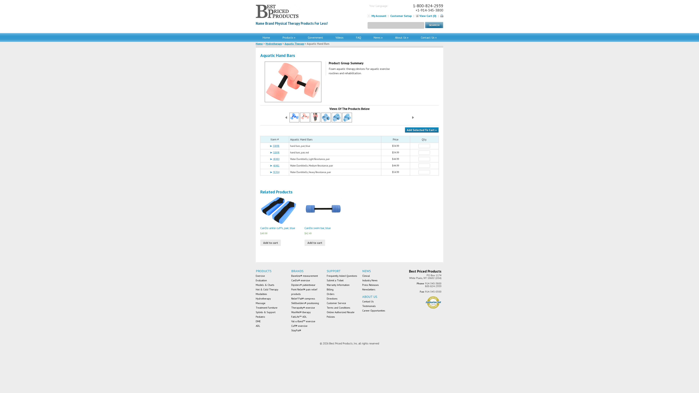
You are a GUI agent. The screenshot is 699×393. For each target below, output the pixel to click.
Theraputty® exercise (303, 307)
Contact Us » (429, 37)
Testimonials (369, 306)
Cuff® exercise (299, 326)
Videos (339, 37)
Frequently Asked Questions (342, 275)
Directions (332, 298)
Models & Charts (265, 285)
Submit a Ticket (335, 280)
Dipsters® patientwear (303, 285)
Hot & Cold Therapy (267, 289)
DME (258, 321)
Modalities (261, 294)
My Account (379, 16)
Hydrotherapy (274, 43)
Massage (260, 303)
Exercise (260, 275)
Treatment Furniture (266, 307)
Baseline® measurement (304, 275)
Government (315, 37)
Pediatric (260, 316)
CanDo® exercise (300, 280)
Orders (330, 294)
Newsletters (368, 289)
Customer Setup (401, 16)
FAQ (358, 37)
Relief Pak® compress (303, 298)
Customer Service (336, 303)
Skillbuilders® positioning (305, 303)
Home (266, 37)
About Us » (401, 37)
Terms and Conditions (338, 307)
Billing (330, 289)
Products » (288, 37)
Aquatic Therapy (294, 43)
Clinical (366, 275)
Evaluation (261, 280)
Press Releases (370, 285)
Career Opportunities (373, 310)
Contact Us (368, 301)
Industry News (370, 280)
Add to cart (270, 243)
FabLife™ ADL (299, 316)
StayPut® (296, 330)
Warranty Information (338, 285)
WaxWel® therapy (301, 312)
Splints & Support (265, 312)
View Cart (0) (427, 16)
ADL (258, 326)
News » (378, 37)
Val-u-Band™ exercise (303, 321)
